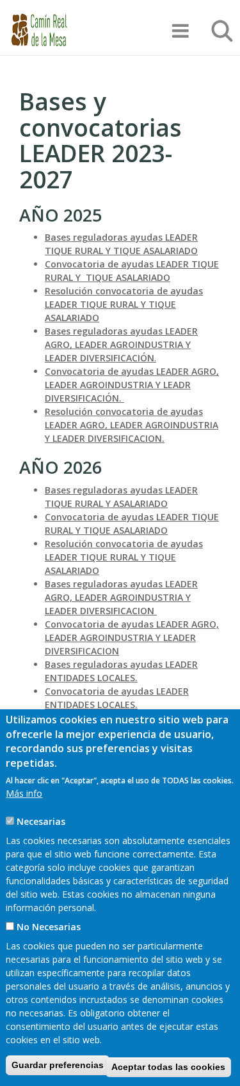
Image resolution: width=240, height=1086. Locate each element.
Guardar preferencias (58, 1065)
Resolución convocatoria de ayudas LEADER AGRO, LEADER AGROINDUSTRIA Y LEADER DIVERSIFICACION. (131, 424)
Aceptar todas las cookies (168, 1067)
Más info (24, 793)
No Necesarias (49, 927)
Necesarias (41, 821)
